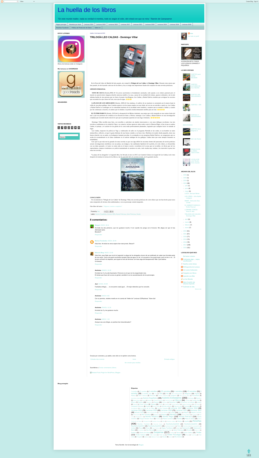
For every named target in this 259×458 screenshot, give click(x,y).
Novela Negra (168, 416)
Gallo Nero (196, 404)
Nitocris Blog (99, 252)
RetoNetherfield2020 (172, 424)
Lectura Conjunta (162, 408)
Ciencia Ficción (168, 400)
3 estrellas (153, 391)
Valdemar (146, 436)
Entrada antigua (169, 359)
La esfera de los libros (147, 408)
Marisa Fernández (101, 241)
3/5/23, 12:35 (109, 252)
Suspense (158, 432)
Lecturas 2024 (88, 24)
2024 (185, 180)
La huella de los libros (87, 9)
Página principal (61, 24)
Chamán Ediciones (158, 400)
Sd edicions (141, 430)
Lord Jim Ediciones (163, 412)
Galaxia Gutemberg (187, 404)
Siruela (138, 214)
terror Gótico (188, 432)
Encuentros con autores (187, 402)
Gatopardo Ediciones (137, 406)
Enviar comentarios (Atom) (107, 367)
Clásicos (178, 400)
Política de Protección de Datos (82, 27)
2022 (185, 231)
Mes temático (146, 414)
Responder (98, 234)
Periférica (158, 418)
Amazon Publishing (163, 395)
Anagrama (174, 395)
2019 (185, 239)
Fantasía (167, 404)
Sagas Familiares (167, 428)
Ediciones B (173, 402)
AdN (160, 393)
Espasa (153, 404)
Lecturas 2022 (113, 24)
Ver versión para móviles (132, 362)
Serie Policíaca (131, 214)
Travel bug (194, 434)
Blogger (141, 445)
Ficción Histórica (175, 404)
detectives (149, 402)
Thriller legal (162, 434)
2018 (185, 242)
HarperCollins (156, 406)
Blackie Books (136, 400)
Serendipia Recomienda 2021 (164, 430)
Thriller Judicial (153, 434)
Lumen (172, 412)
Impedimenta (195, 406)
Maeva (180, 412)
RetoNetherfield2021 (191, 424)
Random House (156, 421)
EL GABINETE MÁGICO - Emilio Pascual (193, 206)
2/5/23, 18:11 (105, 225)
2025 (185, 178)
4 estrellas (178, 391)
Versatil (164, 437)
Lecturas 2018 (186, 24)
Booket (144, 400)
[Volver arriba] (249, 453)
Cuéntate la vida (188, 287)
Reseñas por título (75, 24)
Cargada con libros (189, 273)
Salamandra (186, 428)
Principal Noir (147, 421)
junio (186, 188)
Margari (97, 225)
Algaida (197, 393)
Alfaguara (188, 393)
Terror (178, 432)
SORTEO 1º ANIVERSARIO (196, 115)
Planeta (179, 418)
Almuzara (152, 395)
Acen (155, 393)
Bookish (150, 400)
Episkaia (135, 404)
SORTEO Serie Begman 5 (196, 129)
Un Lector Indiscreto (190, 270)
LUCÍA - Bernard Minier (192, 193)
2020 (185, 236)
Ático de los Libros (184, 395)
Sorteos (133, 432)
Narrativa (173, 414)
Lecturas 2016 (174, 24)
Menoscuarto (136, 414)
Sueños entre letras (190, 264)
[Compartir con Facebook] (111, 212)
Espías (160, 404)
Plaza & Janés (189, 418)
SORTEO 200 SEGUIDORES (196, 95)
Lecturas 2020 (149, 24)
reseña (187, 421)
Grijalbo (148, 406)
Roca (140, 428)
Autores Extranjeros (171, 398)
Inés (191, 33)
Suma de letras (145, 432)
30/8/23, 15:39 (106, 270)
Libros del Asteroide (152, 412)
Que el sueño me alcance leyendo (189, 283)
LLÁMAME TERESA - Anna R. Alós (191, 210)
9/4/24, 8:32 (105, 296)
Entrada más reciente (97, 359)
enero (187, 227)
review (133, 428)
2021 (185, 234)
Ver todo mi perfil (193, 36)
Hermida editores (167, 406)
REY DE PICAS (196, 139)
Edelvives (164, 402)
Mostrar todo (198, 289)
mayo (187, 191)
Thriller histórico (140, 435)
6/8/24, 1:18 (105, 319)
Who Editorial (178, 437)
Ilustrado (186, 406)
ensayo (199, 402)
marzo (187, 222)
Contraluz (187, 400)
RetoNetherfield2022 (137, 426)
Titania (187, 434)
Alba (167, 393)
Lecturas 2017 (125, 24)
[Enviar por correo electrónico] (105, 212)
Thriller (198, 432)
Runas (148, 428)
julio (186, 185)
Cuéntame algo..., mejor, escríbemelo (191, 260)
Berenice (198, 398)
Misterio (163, 414)
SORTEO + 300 (196, 104)
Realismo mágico (171, 421)
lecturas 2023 (111, 214)
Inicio (134, 359)
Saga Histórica (155, 428)
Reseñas (197, 421)
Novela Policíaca (121, 214)
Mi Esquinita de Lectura (191, 267)
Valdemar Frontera (155, 436)
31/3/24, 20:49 (103, 284)
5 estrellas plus (147, 393)
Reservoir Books (158, 424)
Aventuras (191, 398)
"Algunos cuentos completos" (112, 206)
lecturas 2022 (196, 410)
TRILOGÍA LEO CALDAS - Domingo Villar (193, 215)
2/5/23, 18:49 (112, 241)
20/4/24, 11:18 (106, 307)
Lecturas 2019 (162, 24)
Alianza (133, 395)
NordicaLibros (139, 416)
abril (186, 219)
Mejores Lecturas (196, 412)
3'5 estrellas (165, 391)
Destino (140, 402)
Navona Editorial (186, 414)
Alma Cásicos (142, 395)
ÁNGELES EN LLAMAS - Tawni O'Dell (195, 150)
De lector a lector (189, 256)
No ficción (194, 414)
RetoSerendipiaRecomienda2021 (191, 426)
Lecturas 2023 (101, 24)
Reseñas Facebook (62, 27)
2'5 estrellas (143, 391)
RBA (163, 421)
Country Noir (195, 400)
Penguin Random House (146, 418)
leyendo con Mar (189, 276)
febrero (187, 225)
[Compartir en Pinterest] (113, 212)
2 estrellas (134, 391)
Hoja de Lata (178, 406)
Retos (179, 426)
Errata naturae (144, 404)
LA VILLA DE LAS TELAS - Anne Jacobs (195, 161)
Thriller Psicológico (174, 435)
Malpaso (186, 412)
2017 (185, 245)
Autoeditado (195, 395)
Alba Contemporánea (177, 393)
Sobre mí (98, 27)
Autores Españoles (101, 214)
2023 (185, 183)
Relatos (180, 421)
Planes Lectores (168, 418)
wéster (170, 436)
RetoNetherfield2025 (170, 426)
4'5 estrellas (191, 391)
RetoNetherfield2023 (154, 426)
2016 (185, 247)
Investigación (134, 408)
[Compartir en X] (109, 212)
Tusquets (139, 437)
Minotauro (156, 414)
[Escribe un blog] (107, 212)
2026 (185, 175)
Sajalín (178, 428)
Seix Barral (149, 430)
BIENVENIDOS (187, 125)
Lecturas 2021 (137, 24)
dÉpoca (133, 402)
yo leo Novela (188, 279)
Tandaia (172, 432)
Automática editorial (136, 398)
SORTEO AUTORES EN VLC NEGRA (195, 86)
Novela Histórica (151, 416)
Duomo (156, 402)
